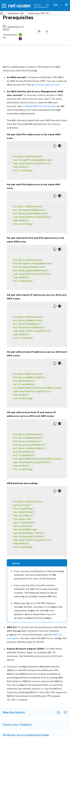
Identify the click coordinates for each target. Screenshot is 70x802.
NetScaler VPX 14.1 (39, 13)
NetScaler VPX (16, 13)
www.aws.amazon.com (47, 84)
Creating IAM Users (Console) (39, 106)
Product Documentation (41, 5)
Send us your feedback (17, 724)
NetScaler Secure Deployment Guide (26, 735)
